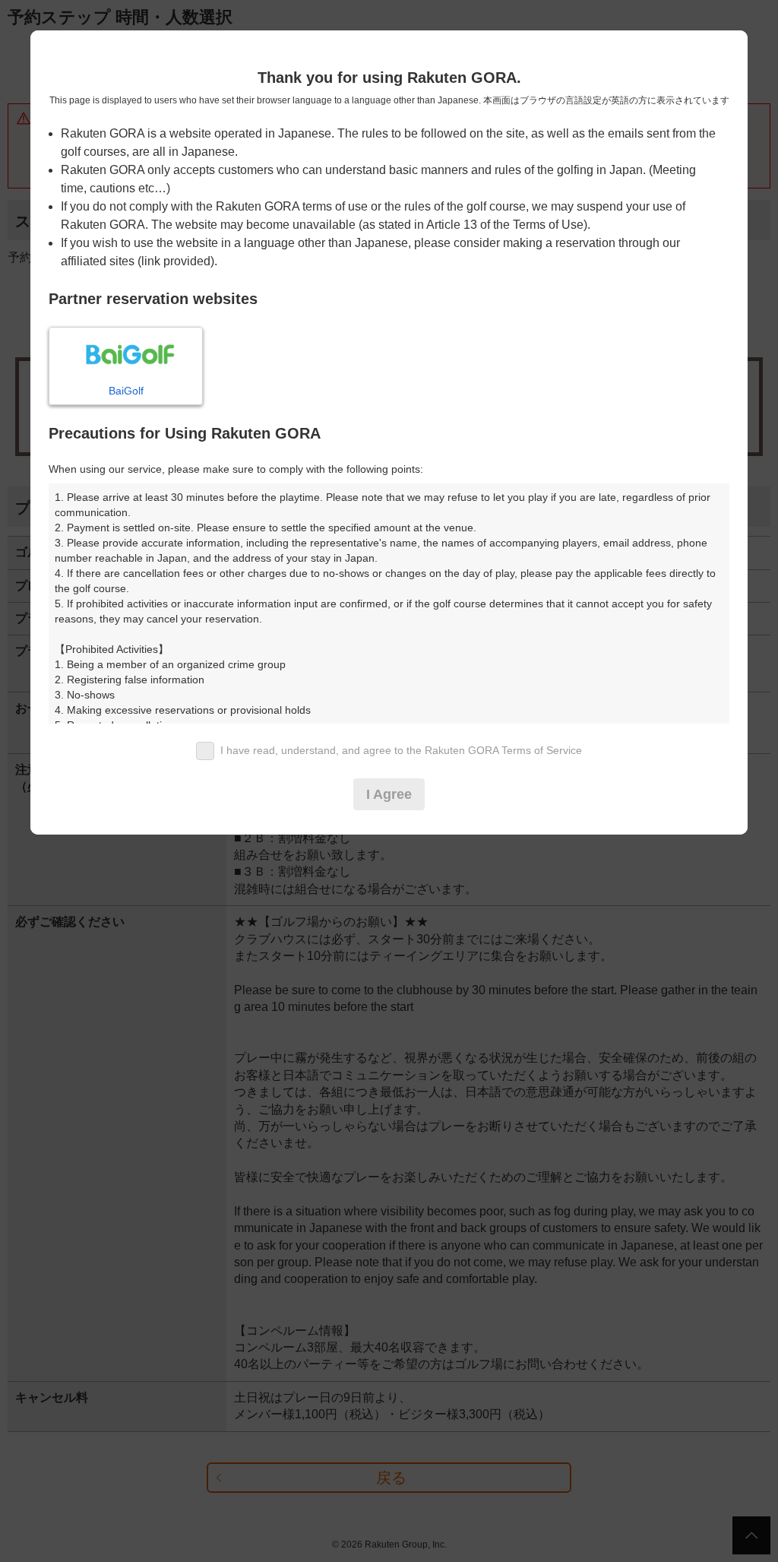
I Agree (389, 794)
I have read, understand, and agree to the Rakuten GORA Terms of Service (401, 750)
